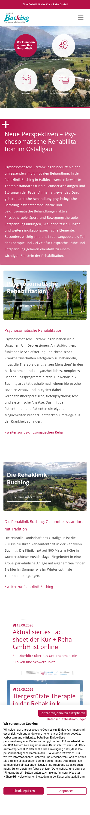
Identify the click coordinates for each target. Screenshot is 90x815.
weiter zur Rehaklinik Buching (30, 586)
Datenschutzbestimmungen (67, 719)
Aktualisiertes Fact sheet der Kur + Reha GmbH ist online (42, 639)
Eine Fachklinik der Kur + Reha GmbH (45, 4)
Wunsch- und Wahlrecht (63, 59)
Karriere (26, 93)
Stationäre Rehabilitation (64, 93)
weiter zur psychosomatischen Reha (35, 432)
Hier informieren (30, 306)
